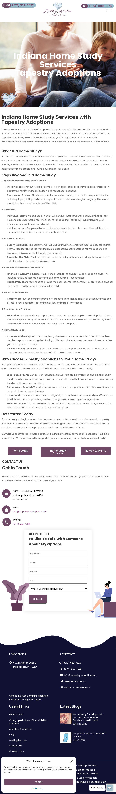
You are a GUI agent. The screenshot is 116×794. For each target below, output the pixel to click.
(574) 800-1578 (100, 6)
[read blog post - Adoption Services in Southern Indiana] (65, 737)
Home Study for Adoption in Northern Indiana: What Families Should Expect (88, 717)
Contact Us (15, 745)
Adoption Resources (20, 729)
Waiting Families (18, 740)
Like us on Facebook (75, 681)
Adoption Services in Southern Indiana (89, 735)
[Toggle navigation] (109, 10)
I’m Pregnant (16, 714)
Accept (38, 781)
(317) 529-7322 (23, 5)
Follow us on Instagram (77, 687)
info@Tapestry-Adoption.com (30, 511)
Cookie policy (37, 788)
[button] (71, 761)
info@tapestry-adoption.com (80, 675)
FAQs (12, 734)
